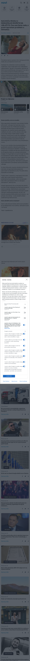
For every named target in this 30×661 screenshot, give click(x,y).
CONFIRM (9, 376)
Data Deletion (6, 381)
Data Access (14, 381)
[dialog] (15, 330)
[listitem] (15, 304)
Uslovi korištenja (23, 381)
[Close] (27, 280)
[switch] (24, 307)
